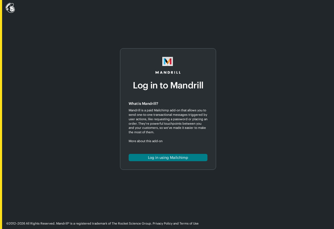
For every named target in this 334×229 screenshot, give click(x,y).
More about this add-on (146, 141)
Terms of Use (189, 223)
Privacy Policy (162, 223)
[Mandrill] (167, 8)
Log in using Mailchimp (168, 157)
